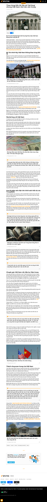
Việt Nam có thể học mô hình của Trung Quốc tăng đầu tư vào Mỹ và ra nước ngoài (23, 243)
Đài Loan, (13, 177)
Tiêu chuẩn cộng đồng (21, 488)
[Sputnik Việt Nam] (6, 2)
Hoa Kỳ (12, 445)
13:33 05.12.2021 (9, 9)
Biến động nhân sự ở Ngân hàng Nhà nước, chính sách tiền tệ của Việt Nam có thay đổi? (23, 80)
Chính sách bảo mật (32, 488)
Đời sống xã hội (22, 479)
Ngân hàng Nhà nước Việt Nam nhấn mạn (21, 403)
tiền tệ (28, 445)
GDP (37, 299)
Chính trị (12, 479)
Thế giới (7, 479)
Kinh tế (16, 445)
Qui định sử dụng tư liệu (8, 488)
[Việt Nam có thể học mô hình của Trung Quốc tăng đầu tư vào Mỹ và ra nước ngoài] (23, 234)
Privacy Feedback (39, 488)
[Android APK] (4, 492)
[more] (39, 83)
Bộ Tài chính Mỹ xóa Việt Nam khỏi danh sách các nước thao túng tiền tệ (22, 439)
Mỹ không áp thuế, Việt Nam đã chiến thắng (19, 360)
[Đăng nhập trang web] (43, 1)
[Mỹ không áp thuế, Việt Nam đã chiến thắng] (23, 352)
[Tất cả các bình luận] (2, 500)
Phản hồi (15, 488)
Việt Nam (8, 445)
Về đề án (2, 488)
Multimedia (29, 479)
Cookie (27, 488)
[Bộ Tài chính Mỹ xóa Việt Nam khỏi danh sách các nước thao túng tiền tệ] (23, 429)
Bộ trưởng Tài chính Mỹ (21, 445)
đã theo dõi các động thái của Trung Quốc (20, 206)
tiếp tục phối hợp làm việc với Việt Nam (28, 107)
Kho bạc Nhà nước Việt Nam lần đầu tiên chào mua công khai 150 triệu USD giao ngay (22, 152)
